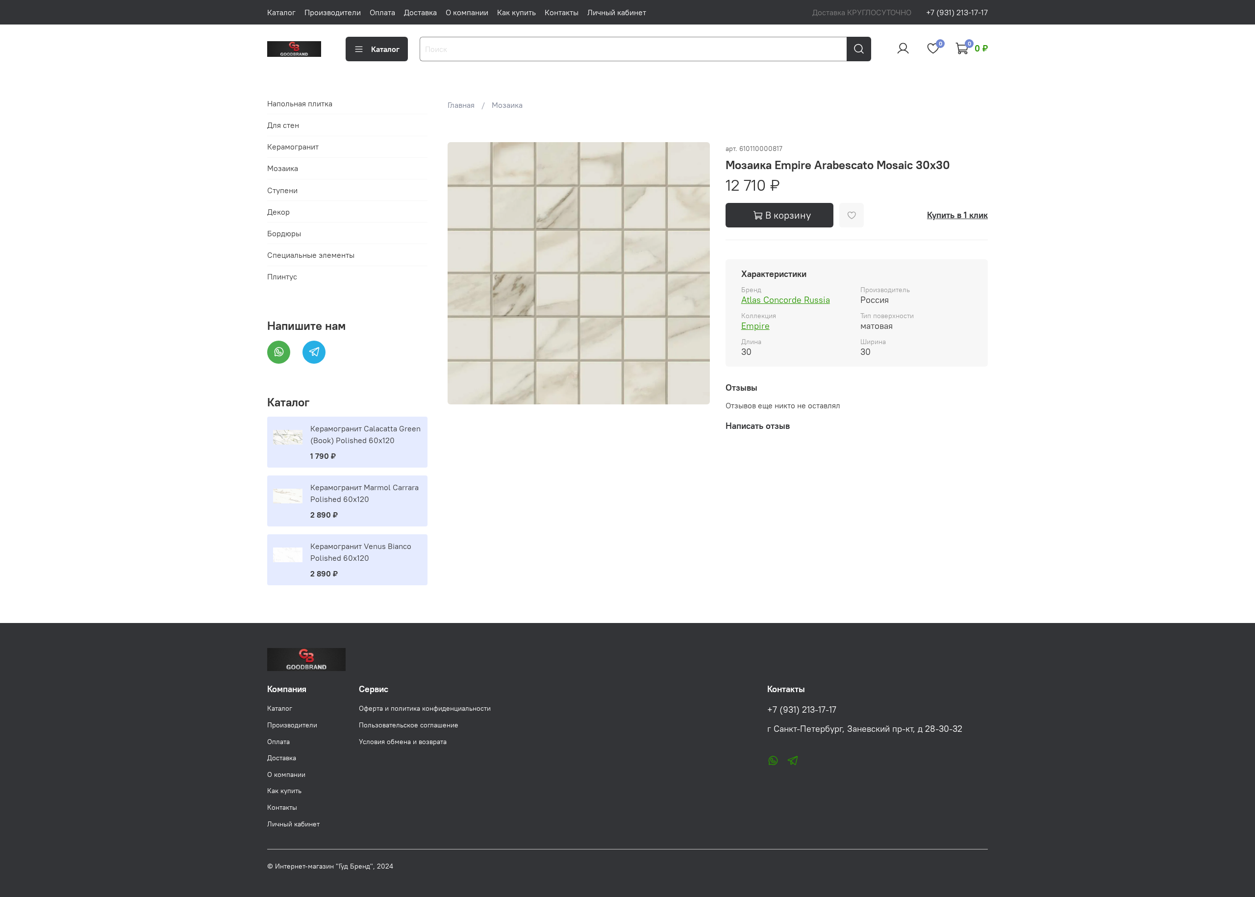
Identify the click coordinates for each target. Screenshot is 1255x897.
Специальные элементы (310, 255)
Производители (332, 12)
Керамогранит (293, 146)
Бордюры (284, 233)
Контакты (561, 12)
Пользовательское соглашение (408, 725)
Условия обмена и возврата (403, 741)
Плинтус (282, 276)
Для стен (283, 125)
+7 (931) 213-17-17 (957, 12)
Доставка (420, 12)
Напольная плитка (299, 103)
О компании (467, 12)
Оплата (382, 12)
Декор (278, 212)
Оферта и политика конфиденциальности (425, 708)
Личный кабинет (616, 12)
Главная (461, 105)
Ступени (282, 190)
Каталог (281, 12)
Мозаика (507, 105)
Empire (755, 325)
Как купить (516, 12)
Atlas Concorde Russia (785, 299)
